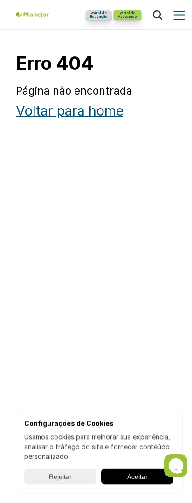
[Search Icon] (157, 15)
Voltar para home (69, 110)
